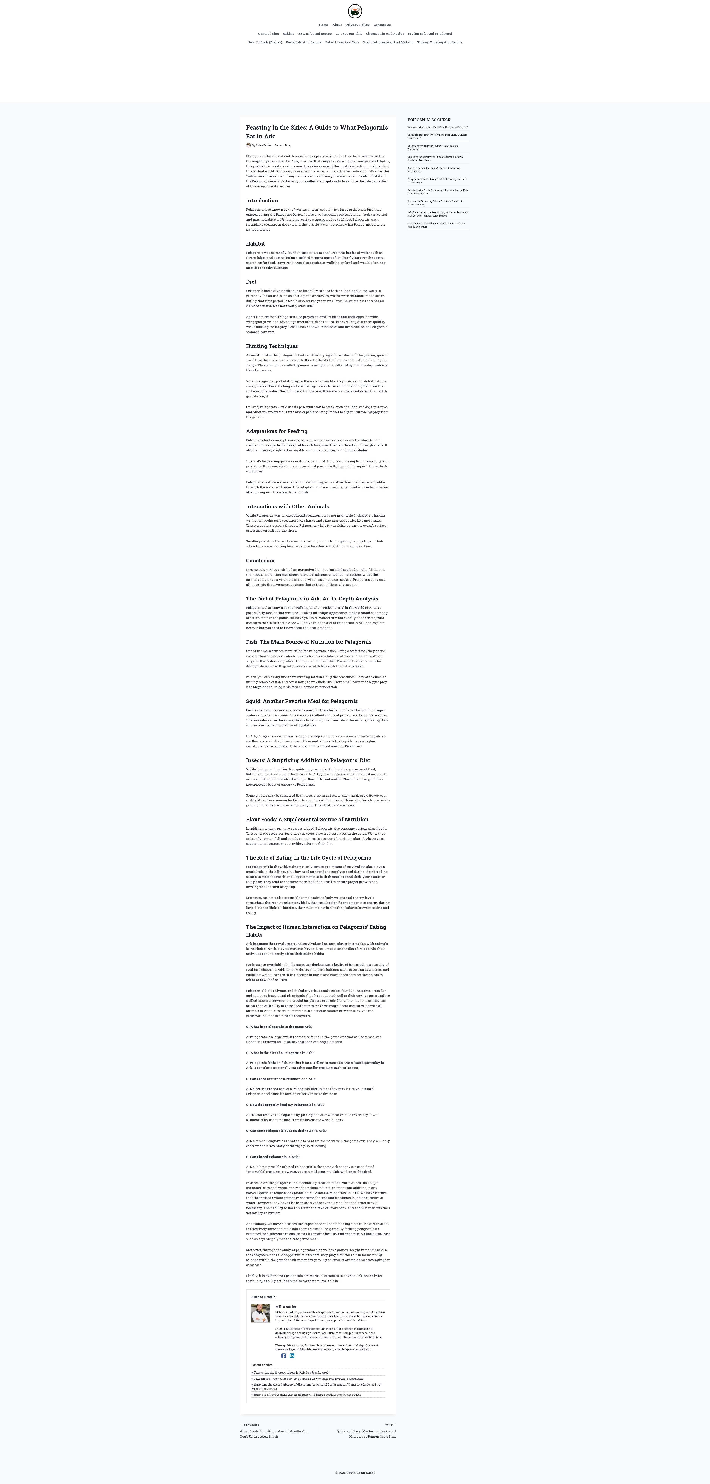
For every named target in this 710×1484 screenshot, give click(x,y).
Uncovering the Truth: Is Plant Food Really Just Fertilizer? (437, 126)
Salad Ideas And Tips (342, 42)
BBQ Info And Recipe (315, 33)
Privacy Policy (358, 25)
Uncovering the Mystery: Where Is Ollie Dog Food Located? (292, 1372)
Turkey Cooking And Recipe (439, 42)
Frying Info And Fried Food (430, 33)
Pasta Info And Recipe (303, 42)
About (337, 25)
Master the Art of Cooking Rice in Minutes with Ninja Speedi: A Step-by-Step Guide (307, 1394)
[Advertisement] (355, 74)
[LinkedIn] (292, 1355)
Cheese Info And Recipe (385, 33)
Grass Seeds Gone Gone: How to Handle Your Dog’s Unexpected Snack (274, 1431)
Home (324, 25)
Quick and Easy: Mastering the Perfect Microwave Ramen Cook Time (366, 1431)
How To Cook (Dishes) (265, 42)
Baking (289, 33)
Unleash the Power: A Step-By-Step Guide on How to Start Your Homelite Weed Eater (309, 1378)
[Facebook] (283, 1355)
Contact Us (382, 25)
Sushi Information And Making (388, 42)
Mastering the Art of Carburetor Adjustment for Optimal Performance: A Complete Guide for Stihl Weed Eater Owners (316, 1386)
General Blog (268, 33)
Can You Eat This (349, 33)
